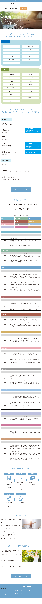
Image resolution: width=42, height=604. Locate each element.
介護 (2, 221)
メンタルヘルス (31, 221)
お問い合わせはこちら (21, 189)
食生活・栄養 (17, 218)
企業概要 (6, 6)
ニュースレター (28, 6)
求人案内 (16, 591)
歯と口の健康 (30, 224)
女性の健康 (3, 224)
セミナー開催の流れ (20, 6)
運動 (29, 218)
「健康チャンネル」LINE (29, 592)
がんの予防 (17, 224)
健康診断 (16, 221)
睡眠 (2, 218)
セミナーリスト (12, 6)
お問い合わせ (23, 8)
